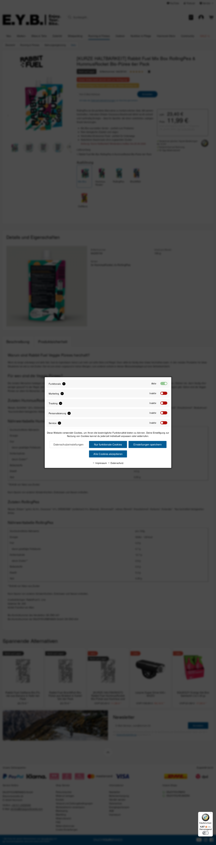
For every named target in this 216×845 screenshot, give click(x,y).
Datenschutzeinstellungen (68, 444)
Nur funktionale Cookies (108, 444)
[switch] (205, 833)
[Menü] (211, 814)
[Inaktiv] (163, 393)
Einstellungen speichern (147, 444)
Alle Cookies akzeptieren (108, 454)
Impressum (101, 463)
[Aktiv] (163, 383)
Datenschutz (116, 463)
